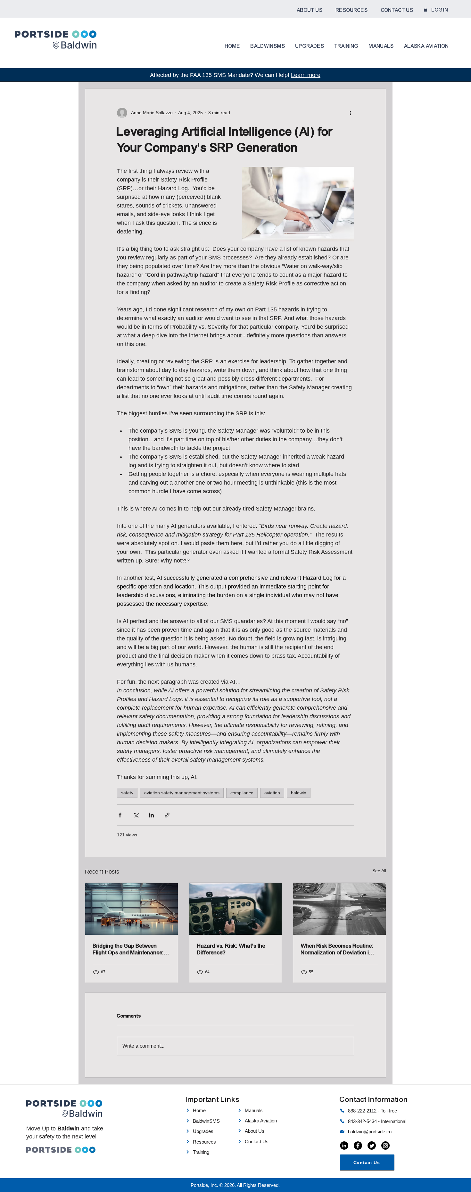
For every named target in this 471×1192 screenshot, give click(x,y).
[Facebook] (358, 1145)
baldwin (298, 792)
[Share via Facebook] (120, 815)
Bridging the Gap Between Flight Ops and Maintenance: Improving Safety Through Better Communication (128, 949)
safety (127, 792)
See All (379, 870)
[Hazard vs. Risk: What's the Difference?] (235, 909)
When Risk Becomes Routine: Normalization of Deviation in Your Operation (337, 949)
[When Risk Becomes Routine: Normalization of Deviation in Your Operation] (339, 909)
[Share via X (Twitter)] (136, 815)
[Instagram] (385, 1145)
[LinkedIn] (344, 1145)
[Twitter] (372, 1145)
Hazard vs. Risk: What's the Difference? (231, 949)
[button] (309, 10)
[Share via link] (167, 815)
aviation (272, 792)
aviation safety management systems (181, 792)
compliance (241, 792)
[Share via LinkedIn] (151, 815)
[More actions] (350, 113)
